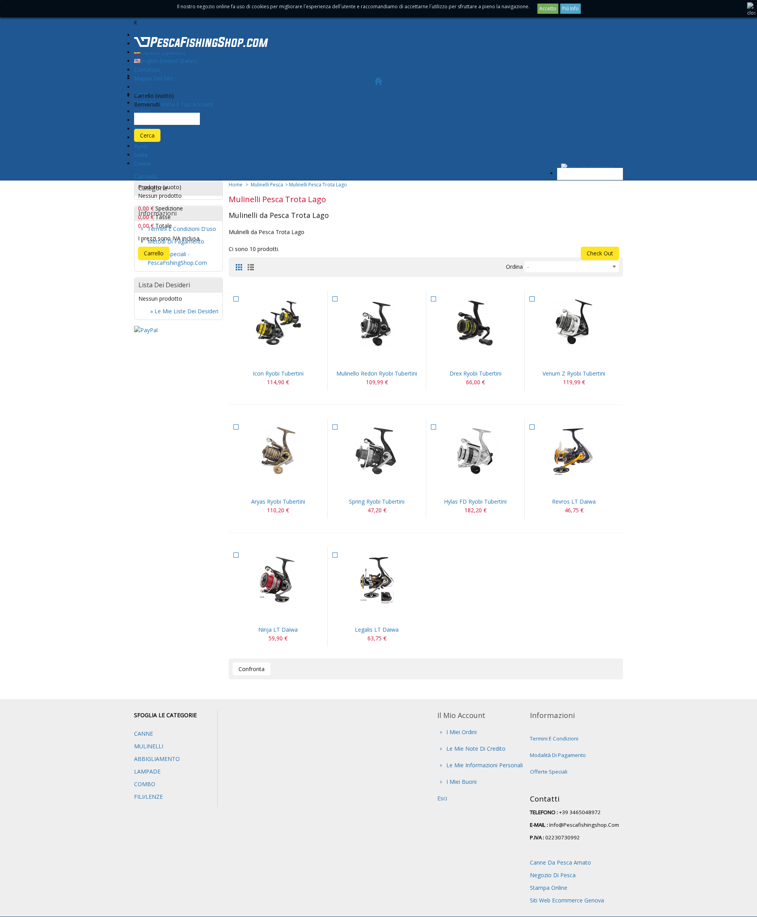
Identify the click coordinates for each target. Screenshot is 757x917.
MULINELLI (148, 746)
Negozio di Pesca (553, 875)
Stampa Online (548, 887)
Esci (442, 798)
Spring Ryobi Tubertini (377, 501)
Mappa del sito (153, 78)
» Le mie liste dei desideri (184, 311)
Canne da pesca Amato (560, 862)
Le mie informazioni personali (484, 765)
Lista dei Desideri (164, 285)
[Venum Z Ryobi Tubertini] (574, 323)
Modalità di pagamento (558, 755)
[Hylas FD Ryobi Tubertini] (475, 451)
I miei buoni (461, 781)
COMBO (144, 784)
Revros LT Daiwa (574, 501)
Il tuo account (194, 104)
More (287, 359)
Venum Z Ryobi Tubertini (574, 373)
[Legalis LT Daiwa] (376, 579)
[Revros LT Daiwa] (574, 451)
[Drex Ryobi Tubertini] (475, 323)
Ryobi (141, 146)
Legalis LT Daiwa (377, 629)
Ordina (514, 266)
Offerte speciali (548, 771)
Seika (140, 154)
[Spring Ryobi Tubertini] (376, 451)
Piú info (570, 8)
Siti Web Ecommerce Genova (567, 900)
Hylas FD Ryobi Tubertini (475, 501)
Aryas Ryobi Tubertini (278, 501)
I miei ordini (461, 732)
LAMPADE (147, 771)
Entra (168, 104)
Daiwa (142, 163)
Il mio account (461, 715)
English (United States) (169, 61)
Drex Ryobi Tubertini (475, 373)
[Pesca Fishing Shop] (201, 43)
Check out (600, 253)
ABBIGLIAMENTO (157, 759)
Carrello (146, 176)
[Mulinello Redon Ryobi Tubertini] (376, 323)
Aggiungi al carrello (367, 359)
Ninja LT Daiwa (278, 629)
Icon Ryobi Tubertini (278, 373)
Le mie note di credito (475, 748)
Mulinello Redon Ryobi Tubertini (376, 373)
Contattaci (147, 69)
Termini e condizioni (554, 738)
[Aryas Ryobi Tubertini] (277, 451)
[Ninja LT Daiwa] (277, 579)
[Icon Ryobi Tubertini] (277, 323)
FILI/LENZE (148, 796)
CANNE (143, 733)
